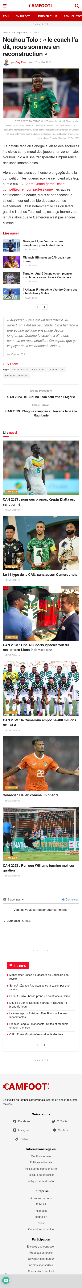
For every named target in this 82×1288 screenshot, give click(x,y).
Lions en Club (46, 16)
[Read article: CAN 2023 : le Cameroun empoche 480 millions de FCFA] (41, 688)
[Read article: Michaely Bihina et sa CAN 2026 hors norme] (11, 262)
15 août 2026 (30, 281)
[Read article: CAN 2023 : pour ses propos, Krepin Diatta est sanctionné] (41, 468)
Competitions (21, 32)
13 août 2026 (30, 297)
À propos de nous (41, 1198)
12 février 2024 (11, 730)
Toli (6, 16)
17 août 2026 (30, 265)
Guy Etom (21, 62)
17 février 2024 (11, 509)
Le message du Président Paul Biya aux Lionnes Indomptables (38, 1015)
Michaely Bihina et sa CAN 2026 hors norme (47, 259)
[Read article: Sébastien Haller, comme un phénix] (41, 763)
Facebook (24, 1121)
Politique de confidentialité (41, 1168)
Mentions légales (41, 1156)
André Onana (20, 369)
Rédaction (41, 1217)
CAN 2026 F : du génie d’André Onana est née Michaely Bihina (50, 291)
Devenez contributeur (41, 1259)
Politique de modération (41, 1181)
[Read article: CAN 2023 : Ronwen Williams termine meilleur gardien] (41, 834)
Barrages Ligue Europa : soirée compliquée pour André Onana (43, 243)
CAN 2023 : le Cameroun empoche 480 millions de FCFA (39, 722)
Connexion (72, 899)
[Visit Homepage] (40, 5)
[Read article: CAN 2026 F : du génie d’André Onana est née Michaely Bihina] (11, 294)
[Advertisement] (41, 1281)
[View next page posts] (44, 307)
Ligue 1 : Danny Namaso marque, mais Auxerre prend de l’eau (38, 1004)
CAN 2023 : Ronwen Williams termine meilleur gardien (39, 868)
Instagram (24, 1130)
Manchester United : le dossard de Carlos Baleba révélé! (39, 976)
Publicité (41, 1204)
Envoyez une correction (41, 1246)
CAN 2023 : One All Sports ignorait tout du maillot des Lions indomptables (36, 647)
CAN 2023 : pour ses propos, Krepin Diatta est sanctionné (39, 502)
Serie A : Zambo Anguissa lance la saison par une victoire (39, 987)
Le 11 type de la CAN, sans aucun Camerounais (40, 574)
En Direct (23, 16)
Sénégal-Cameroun (16, 375)
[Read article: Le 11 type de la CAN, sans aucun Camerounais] (41, 543)
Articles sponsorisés (41, 1265)
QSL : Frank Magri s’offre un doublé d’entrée (36, 1034)
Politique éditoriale (41, 1162)
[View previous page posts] (37, 307)
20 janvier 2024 (42, 62)
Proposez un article (41, 1252)
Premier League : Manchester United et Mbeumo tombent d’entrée (38, 1025)
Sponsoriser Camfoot (41, 1271)
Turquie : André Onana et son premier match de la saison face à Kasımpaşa (47, 275)
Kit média (41, 1210)
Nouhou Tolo (56, 369)
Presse (41, 1223)
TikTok (24, 1139)
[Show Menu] (4, 5)
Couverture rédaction (41, 1229)
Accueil (6, 32)
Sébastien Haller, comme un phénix (30, 795)
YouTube (63, 1130)
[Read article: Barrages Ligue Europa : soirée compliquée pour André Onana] (11, 245)
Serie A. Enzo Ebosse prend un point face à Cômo (39, 996)
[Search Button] (77, 5)
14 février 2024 (11, 580)
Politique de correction (41, 1175)
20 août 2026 (30, 249)
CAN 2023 (37, 32)
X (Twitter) (63, 1121)
